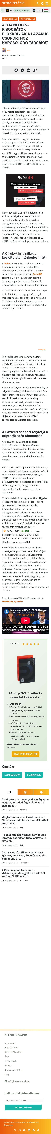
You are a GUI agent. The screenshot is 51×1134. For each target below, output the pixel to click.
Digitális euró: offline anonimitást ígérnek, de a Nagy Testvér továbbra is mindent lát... (24, 855)
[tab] (10, 792)
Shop (7, 1074)
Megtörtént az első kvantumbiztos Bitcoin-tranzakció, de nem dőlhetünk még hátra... (25, 820)
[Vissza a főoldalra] (13, 3)
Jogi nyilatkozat (12, 1047)
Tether (7, 263)
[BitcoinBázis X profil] (15, 1130)
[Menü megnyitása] (47, 3)
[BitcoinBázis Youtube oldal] (24, 1130)
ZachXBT (37, 274)
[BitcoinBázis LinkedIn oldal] (29, 1130)
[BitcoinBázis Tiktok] (38, 1130)
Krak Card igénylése (26, 754)
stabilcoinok (34, 774)
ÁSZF (7, 1056)
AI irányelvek (10, 1061)
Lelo (22, 827)
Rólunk (8, 1065)
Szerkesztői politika (13, 1052)
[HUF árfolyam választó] (46, 10)
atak (8, 50)
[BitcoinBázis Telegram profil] (34, 1130)
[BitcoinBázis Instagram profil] (20, 1130)
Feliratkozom (23, 1107)
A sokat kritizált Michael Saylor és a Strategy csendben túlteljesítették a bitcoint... (24, 838)
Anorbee (24, 880)
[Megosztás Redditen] (29, 70)
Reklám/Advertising (13, 1070)
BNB (16, 10)
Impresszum (10, 1043)
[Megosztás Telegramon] (22, 70)
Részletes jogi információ (12, 601)
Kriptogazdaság (27, 19)
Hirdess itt (41, 350)
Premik (23, 810)
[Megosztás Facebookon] (16, 70)
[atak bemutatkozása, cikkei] (4, 50)
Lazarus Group (12, 774)
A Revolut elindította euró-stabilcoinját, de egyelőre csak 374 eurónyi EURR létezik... (23, 873)
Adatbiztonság (10, 19)
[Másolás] (35, 70)
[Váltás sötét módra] (42, 3)
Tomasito (24, 863)
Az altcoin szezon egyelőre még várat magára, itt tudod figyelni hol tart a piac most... (25, 802)
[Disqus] (25, 920)
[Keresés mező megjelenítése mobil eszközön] (38, 3)
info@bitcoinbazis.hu (19, 1081)
